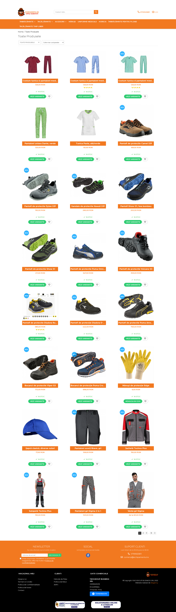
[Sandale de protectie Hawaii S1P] (88, 185)
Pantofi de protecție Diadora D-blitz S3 (88, 323)
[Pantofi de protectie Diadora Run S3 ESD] (40, 306)
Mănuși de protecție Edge (135, 385)
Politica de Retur (60, 582)
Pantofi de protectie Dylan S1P (40, 206)
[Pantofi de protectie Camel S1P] (136, 122)
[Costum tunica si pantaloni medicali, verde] (136, 64)
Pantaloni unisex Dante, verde (40, 143)
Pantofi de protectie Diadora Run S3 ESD (40, 323)
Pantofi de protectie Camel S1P (136, 143)
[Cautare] (96, 12)
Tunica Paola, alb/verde (88, 143)
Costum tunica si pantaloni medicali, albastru (88, 81)
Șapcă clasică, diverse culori (40, 448)
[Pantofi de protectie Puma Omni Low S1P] (88, 247)
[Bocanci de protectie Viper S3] (40, 364)
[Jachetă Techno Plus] (136, 427)
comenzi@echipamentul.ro (136, 557)
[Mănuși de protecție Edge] (136, 364)
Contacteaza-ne (101, 594)
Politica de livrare (24, 587)
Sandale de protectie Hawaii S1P (88, 206)
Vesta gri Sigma (136, 511)
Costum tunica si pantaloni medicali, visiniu (40, 81)
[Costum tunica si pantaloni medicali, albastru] (88, 64)
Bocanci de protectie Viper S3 (40, 385)
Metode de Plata (60, 579)
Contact (21, 590)
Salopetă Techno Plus (40, 511)
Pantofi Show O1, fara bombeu (135, 206)
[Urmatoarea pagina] (154, 533)
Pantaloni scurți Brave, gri (88, 448)
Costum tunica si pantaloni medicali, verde (136, 81)
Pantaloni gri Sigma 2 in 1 (88, 511)
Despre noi (22, 579)
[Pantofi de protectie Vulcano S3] (136, 248)
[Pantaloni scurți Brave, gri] (88, 427)
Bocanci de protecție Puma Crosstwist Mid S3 (88, 385)
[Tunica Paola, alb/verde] (88, 122)
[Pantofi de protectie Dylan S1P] (40, 185)
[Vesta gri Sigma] (136, 490)
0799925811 (136, 554)
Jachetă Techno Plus (136, 448)
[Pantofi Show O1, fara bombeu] (136, 185)
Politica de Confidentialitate (29, 585)
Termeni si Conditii (25, 582)
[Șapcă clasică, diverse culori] (40, 427)
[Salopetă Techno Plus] (40, 490)
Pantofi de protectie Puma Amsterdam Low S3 (136, 323)
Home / (21, 32)
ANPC (56, 585)
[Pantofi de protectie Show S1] (40, 248)
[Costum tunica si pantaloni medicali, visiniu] (40, 64)
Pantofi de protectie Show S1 (40, 269)
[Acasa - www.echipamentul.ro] (33, 12)
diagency (154, 583)
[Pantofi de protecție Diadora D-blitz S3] (88, 306)
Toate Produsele (32, 32)
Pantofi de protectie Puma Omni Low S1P (88, 269)
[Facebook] (88, 555)
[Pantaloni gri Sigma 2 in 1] (88, 490)
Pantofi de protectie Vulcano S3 (135, 269)
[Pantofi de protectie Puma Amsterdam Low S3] (136, 306)
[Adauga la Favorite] (49, 96)
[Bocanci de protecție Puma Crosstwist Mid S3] (88, 364)
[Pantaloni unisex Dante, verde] (40, 122)
